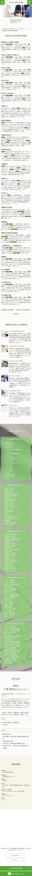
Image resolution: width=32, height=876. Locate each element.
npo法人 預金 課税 (9, 612)
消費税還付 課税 (8, 563)
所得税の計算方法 (6, 135)
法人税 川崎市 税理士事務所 (12, 657)
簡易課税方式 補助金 (10, 555)
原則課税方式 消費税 (10, 568)
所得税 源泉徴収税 (9, 516)
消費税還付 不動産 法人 (10, 544)
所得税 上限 (7, 514)
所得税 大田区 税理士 (10, 653)
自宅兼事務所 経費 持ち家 (11, 495)
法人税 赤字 (7, 451)
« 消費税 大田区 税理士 (7, 309)
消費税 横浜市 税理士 (10, 649)
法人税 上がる (8, 465)
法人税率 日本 (8, 461)
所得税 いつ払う (8, 509)
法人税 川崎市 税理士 (10, 661)
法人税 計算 (7, 455)
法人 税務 (7, 472)
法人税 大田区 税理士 (10, 647)
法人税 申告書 (8, 447)
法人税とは (4, 193)
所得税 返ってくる (9, 497)
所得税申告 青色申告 (10, 522)
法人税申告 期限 (8, 457)
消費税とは (4, 106)
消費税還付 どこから (10, 557)
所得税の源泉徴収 (6, 120)
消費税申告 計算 (8, 547)
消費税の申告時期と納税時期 (9, 233)
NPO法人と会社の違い (7, 93)
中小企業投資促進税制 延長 (12, 453)
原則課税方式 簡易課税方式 (12, 540)
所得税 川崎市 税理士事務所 (12, 651)
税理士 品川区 (8, 634)
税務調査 (3, 256)
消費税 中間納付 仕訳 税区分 (12, 549)
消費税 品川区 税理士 (10, 638)
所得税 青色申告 (8, 490)
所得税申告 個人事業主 (10, 494)
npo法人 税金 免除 (9, 603)
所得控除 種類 (8, 492)
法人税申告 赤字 (8, 446)
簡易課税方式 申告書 (10, 545)
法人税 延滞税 (8, 468)
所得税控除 (7, 520)
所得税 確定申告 (8, 501)
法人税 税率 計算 (9, 466)
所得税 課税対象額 (9, 524)
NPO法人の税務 (5, 67)
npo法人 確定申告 (9, 614)
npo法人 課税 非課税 (10, 609)
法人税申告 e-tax (9, 442)
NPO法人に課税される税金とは (10, 55)
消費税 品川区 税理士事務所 (12, 642)
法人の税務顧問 (5, 269)
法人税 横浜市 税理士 (10, 626)
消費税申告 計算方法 (10, 536)
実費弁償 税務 (8, 607)
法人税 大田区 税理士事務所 (12, 628)
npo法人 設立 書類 (9, 580)
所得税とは (4, 178)
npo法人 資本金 (8, 586)
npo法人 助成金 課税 (10, 588)
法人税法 (6, 478)
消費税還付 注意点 (9, 570)
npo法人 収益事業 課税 (10, 593)
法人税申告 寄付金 (9, 474)
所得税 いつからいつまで (11, 507)
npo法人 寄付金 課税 (10, 590)
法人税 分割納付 (8, 470)
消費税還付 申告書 (9, 566)
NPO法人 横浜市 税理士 (11, 655)
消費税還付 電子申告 (10, 553)
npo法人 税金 (8, 611)
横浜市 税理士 (8, 640)
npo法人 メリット (9, 616)
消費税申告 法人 (8, 542)
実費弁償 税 (7, 592)
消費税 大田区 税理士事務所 (12, 630)
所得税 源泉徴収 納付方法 (11, 518)
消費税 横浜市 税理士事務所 (12, 636)
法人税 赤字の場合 (9, 459)
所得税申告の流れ (6, 149)
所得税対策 (4, 164)
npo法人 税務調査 (9, 582)
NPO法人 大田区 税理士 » (23, 309)
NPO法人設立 (5, 80)
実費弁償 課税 (8, 605)
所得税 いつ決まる (9, 503)
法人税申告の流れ (6, 282)
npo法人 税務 (8, 601)
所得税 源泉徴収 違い (10, 505)
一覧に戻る (16, 313)
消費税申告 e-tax (9, 559)
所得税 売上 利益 (9, 488)
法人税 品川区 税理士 (10, 659)
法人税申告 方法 (8, 444)
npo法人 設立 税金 (9, 597)
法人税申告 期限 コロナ (10, 463)
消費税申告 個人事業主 (10, 534)
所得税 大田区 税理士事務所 (12, 645)
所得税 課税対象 (8, 511)
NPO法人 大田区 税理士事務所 (12, 643)
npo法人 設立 (8, 599)
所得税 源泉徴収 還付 (10, 499)
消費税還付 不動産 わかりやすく (13, 538)
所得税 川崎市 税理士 (10, 632)
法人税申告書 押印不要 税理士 (12, 449)
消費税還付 (4, 222)
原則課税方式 (8, 551)
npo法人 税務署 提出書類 (11, 595)
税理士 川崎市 (8, 662)
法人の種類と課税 (6, 295)
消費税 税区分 (8, 564)
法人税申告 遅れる (9, 476)
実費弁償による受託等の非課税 (10, 42)
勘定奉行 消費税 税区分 (10, 561)
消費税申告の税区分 (6, 207)
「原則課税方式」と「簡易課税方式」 (11, 245)
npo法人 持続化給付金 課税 (11, 584)
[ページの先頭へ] (29, 868)
